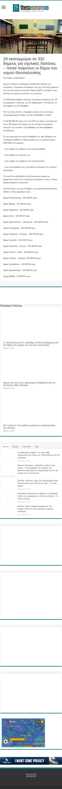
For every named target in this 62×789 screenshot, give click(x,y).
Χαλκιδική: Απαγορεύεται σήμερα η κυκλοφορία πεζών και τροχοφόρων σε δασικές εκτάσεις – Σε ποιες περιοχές (38, 496)
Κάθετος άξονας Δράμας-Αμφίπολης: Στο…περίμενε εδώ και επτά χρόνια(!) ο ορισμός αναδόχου (35, 508)
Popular (15, 447)
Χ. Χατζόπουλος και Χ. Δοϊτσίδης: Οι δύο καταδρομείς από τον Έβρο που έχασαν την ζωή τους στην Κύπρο (30, 343)
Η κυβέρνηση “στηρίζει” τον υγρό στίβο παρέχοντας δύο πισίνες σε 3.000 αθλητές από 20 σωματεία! (39, 455)
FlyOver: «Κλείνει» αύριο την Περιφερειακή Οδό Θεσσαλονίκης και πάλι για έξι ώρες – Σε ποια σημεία (38, 483)
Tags (37, 447)
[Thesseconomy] (31, 7)
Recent (6, 447)
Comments (26, 447)
